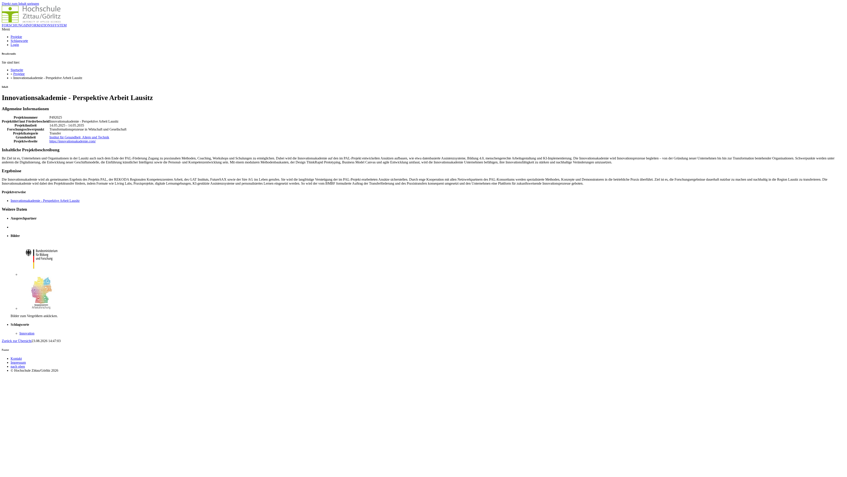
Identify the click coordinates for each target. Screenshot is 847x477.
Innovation (26, 333)
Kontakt (16, 358)
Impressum (18, 362)
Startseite (17, 70)
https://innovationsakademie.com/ (72, 141)
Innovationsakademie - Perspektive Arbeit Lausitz (45, 201)
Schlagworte (19, 41)
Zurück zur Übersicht (17, 341)
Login (15, 45)
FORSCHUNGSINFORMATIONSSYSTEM (34, 25)
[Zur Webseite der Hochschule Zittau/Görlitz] (31, 21)
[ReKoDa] (41, 308)
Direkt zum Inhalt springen (20, 4)
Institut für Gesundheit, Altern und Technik (79, 137)
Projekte (16, 37)
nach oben (18, 366)
